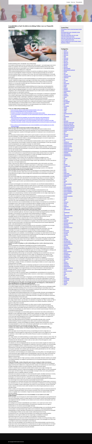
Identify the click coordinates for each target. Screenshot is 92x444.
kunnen (65, 178)
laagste (65, 181)
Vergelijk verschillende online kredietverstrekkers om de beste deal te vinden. (28, 112)
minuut (65, 205)
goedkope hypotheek (68, 130)
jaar (64, 161)
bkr (64, 98)
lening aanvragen (67, 187)
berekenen (66, 95)
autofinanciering (67, 76)
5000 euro (66, 62)
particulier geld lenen (68, 223)
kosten (65, 172)
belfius (65, 92)
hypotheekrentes (67, 155)
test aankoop (66, 247)
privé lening (66, 232)
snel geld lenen (67, 241)
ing (64, 157)
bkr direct (66, 100)
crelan (65, 112)
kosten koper (66, 173)
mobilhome (66, 206)
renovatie (66, 233)
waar (65, 272)
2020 (65, 56)
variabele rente (67, 257)
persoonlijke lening (68, 227)
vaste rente (66, 259)
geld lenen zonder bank (69, 122)
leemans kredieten (68, 184)
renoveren (66, 235)
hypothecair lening (68, 146)
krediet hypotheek (68, 175)
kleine (65, 169)
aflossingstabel (67, 68)
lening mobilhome (68, 190)
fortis (65, 119)
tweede (65, 250)
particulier (66, 221)
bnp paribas (66, 106)
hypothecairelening (68, 151)
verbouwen (66, 263)
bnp (64, 104)
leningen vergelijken (68, 196)
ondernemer (66, 217)
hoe (64, 137)
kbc (64, 163)
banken (65, 85)
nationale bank (67, 209)
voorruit (65, 269)
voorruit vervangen (68, 271)
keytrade (65, 164)
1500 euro (66, 53)
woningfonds (66, 278)
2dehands (66, 59)
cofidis (65, 110)
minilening (66, 202)
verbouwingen (67, 266)
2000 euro (66, 55)
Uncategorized (67, 254)
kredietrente (66, 176)
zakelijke (66, 283)
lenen (65, 185)
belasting (66, 89)
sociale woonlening (68, 244)
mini (65, 200)
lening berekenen (67, 188)
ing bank (65, 158)
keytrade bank (67, 166)
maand (65, 199)
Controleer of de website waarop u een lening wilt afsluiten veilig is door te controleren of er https (32, 120)
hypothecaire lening (68, 149)
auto (65, 73)
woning (65, 277)
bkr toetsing (66, 103)
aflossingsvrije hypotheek (69, 70)
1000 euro (66, 52)
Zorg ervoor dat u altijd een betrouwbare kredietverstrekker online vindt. (26, 109)
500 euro (66, 61)
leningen (66, 194)
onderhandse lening (68, 215)
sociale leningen (67, 242)
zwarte (65, 284)
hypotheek (66, 152)
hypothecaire (66, 148)
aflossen (65, 65)
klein (65, 167)
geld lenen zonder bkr (68, 124)
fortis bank (66, 121)
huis (65, 140)
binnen (65, 97)
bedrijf (65, 86)
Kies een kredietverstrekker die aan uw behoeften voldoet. (24, 111)
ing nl (65, 160)
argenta (65, 71)
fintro (65, 118)
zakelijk (65, 281)
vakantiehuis (66, 256)
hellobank (66, 136)
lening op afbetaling (68, 191)
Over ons (73, 2)
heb (64, 133)
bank (65, 82)
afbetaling (66, 64)
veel (65, 260)
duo (64, 115)
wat (64, 275)
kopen (65, 170)
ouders (65, 218)
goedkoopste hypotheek (69, 127)
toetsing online (67, 248)
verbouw (65, 262)
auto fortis (66, 74)
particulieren (66, 226)
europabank (66, 116)
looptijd (65, 197)
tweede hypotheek (68, 251)
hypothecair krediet (68, 143)
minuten (65, 203)
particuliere (66, 224)
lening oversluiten (68, 193)
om (64, 214)
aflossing (66, 67)
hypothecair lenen (68, 145)
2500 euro (66, 58)
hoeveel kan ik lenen (68, 139)
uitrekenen (66, 253)
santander (66, 239)
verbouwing (66, 265)
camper (65, 107)
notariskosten (67, 212)
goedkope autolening (68, 128)
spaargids (66, 245)
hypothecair (66, 142)
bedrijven (66, 88)
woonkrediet (66, 280)
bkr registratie (67, 101)
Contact (68, 2)
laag (65, 179)
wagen (65, 274)
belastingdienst (67, 91)
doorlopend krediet (68, 113)
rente (65, 236)
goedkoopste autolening (69, 125)
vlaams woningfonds (68, 268)
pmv (65, 229)
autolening (66, 77)
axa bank (66, 80)
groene (65, 131)
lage (65, 182)
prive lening (66, 230)
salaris (65, 238)
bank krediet (66, 83)
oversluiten (66, 220)
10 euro (65, 50)
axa (64, 79)
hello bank (66, 134)
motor (65, 208)
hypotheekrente (67, 154)
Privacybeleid (79, 2)
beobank (66, 94)
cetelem (65, 109)
